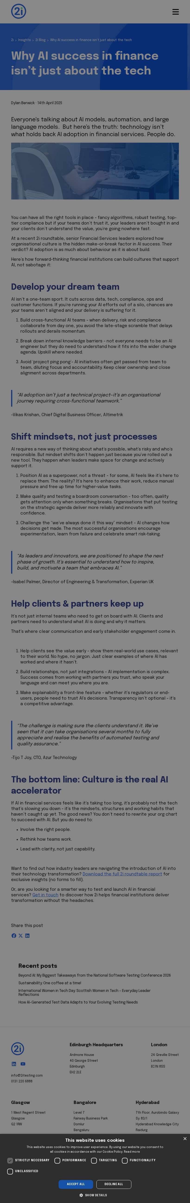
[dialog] (95, 1168)
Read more (132, 1152)
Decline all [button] (113, 1184)
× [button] (185, 1139)
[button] (95, 1194)
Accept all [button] (76, 1184)
